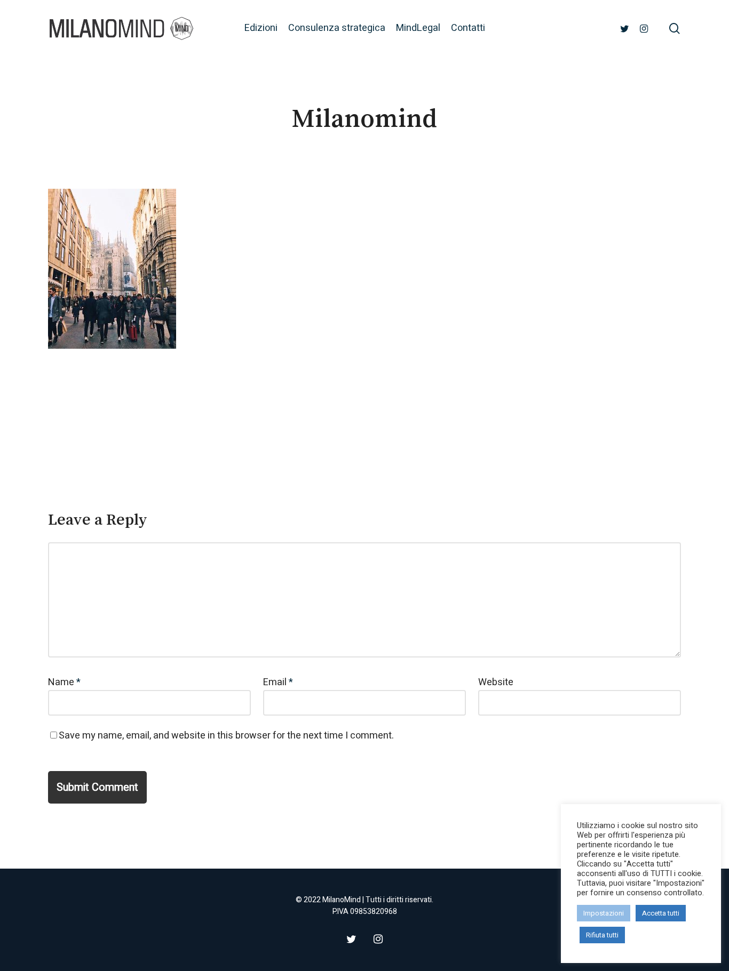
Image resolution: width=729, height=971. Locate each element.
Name (64, 682)
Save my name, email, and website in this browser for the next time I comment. (226, 735)
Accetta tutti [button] (660, 913)
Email (278, 682)
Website (495, 682)
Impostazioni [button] (603, 913)
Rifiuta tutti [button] (602, 935)
